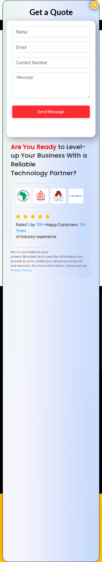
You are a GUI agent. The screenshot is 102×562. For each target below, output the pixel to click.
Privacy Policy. (21, 270)
